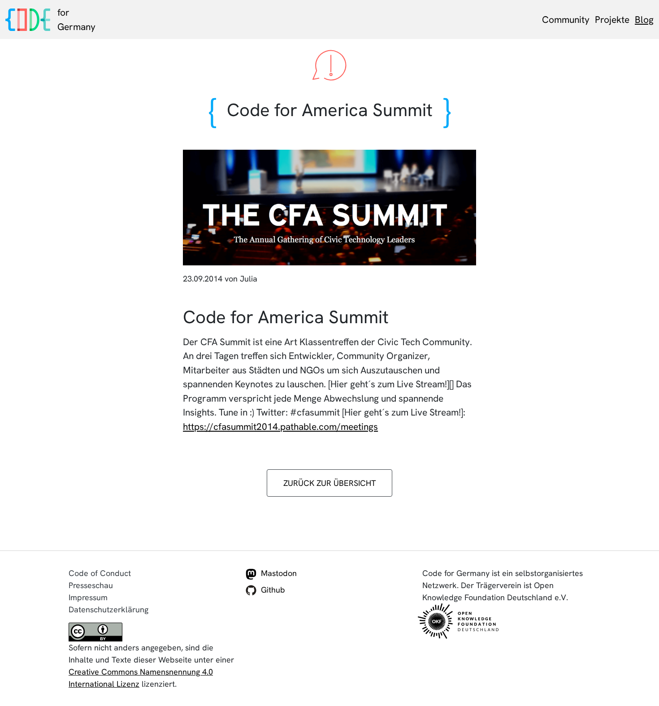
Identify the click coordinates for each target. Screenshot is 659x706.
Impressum (88, 597)
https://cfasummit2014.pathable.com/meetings (280, 426)
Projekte (612, 19)
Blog (644, 19)
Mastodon (279, 573)
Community (566, 19)
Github (273, 590)
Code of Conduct (100, 573)
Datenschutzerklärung (108, 609)
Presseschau (91, 585)
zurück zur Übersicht (329, 483)
